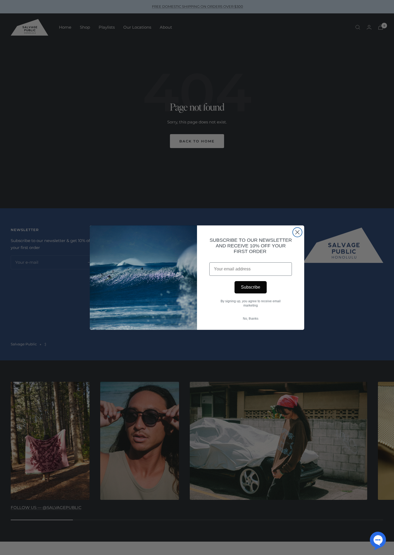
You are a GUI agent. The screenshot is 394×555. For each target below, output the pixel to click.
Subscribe (250, 287)
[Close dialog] (297, 232)
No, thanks (250, 318)
